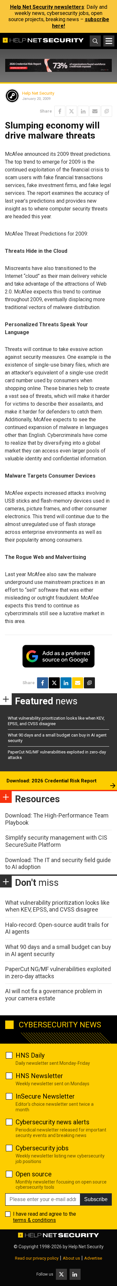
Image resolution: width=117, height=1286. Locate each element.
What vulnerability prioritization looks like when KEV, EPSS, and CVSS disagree (57, 906)
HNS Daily (30, 1055)
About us (71, 1258)
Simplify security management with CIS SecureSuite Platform (56, 841)
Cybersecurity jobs (42, 1148)
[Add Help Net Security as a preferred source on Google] (106, 111)
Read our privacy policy (36, 1258)
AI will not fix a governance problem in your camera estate (53, 995)
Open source (34, 1174)
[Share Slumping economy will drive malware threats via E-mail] (94, 111)
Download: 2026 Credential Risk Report (51, 781)
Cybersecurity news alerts (52, 1122)
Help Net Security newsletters (47, 7)
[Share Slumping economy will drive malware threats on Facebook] (59, 111)
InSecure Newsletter (45, 1096)
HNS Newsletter (39, 1076)
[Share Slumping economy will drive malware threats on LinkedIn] (83, 111)
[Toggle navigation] (108, 41)
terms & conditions (34, 1220)
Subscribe (96, 1199)
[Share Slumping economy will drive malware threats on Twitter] (71, 111)
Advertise (93, 1258)
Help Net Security (38, 93)
